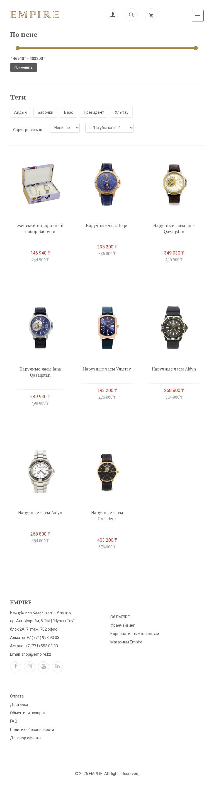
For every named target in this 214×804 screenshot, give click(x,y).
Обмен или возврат (28, 713)
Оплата (17, 696)
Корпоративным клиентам (134, 633)
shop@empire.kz (36, 654)
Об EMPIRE (120, 617)
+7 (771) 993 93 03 (42, 637)
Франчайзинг (122, 625)
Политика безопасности (32, 729)
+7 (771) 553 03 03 (41, 646)
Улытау (121, 112)
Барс (68, 112)
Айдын (20, 112)
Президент (94, 112)
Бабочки (45, 112)
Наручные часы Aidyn (174, 369)
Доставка (19, 704)
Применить (23, 67)
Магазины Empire (126, 642)
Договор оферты (25, 738)
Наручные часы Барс (107, 225)
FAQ (13, 721)
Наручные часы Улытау (107, 369)
